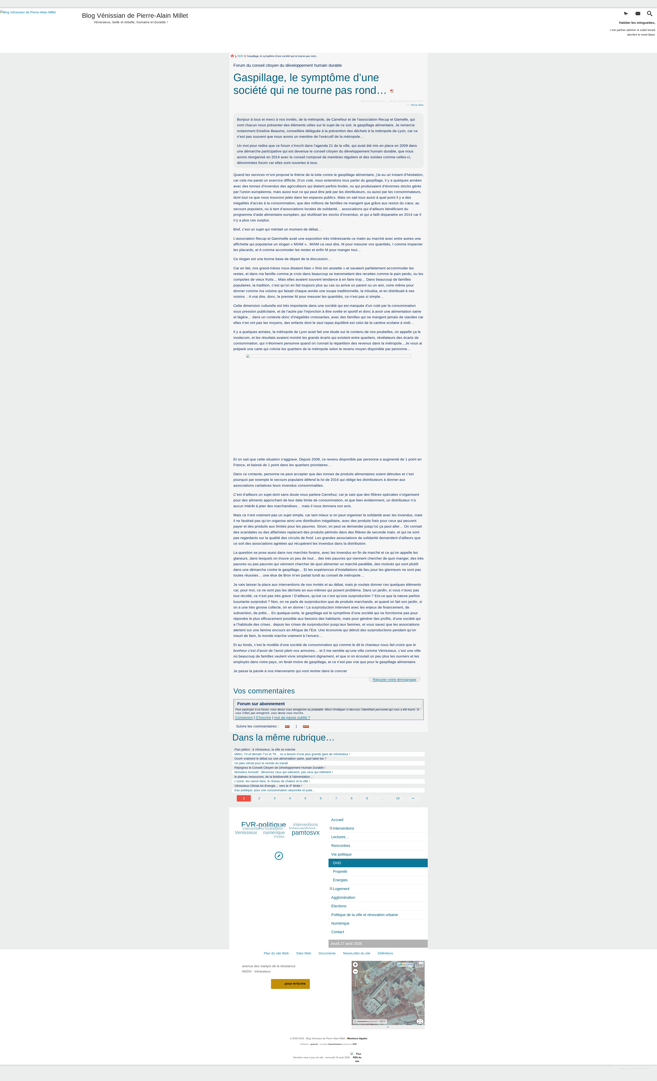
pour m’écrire (295, 983)
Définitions (385, 953)
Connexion (244, 717)
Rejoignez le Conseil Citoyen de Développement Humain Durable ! (279, 767)
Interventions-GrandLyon (263, 828)
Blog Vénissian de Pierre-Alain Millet (135, 17)
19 (398, 798)
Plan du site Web (276, 953)
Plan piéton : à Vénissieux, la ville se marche (264, 749)
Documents (327, 953)
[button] (626, 14)
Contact (337, 932)
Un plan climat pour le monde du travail (261, 763)
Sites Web (303, 953)
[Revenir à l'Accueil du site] (234, 56)
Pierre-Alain (417, 105)
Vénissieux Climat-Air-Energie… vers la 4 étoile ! (268, 786)
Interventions (305, 824)
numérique (274, 832)
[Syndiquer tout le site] (357, 1057)
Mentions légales (357, 1038)
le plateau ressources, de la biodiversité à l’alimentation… (273, 776)
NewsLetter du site (356, 953)
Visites (279, 836)
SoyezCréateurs (335, 1044)
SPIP (355, 1044)
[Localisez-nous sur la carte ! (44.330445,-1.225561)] (279, 855)
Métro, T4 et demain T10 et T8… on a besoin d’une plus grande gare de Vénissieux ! (292, 754)
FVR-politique (263, 825)
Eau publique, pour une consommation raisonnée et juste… (274, 790)
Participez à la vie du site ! (634, 1068)
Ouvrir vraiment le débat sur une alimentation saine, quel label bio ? (280, 758)
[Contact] (638, 14)
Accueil (337, 820)
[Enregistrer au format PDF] (392, 90)
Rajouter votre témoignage (394, 679)
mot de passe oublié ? (292, 717)
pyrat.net (314, 1044)
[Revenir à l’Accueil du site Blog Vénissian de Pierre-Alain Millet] (32, 30)
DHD (240, 56)
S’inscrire (263, 717)
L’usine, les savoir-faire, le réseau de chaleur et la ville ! (272, 781)
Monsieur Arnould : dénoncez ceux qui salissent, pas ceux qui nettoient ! (283, 772)
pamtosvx (306, 832)
